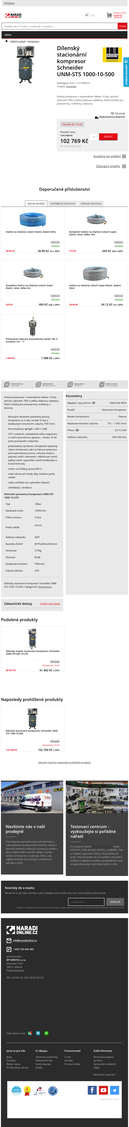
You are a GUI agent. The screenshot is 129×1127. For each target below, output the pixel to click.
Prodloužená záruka (17, 1067)
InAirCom (55, 242)
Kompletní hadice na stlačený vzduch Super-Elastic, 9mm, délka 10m (93, 233)
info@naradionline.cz (25, 940)
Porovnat (120, 113)
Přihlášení (9, 3)
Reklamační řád (44, 1060)
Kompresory (33, 41)
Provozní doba (72, 1064)
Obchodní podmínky (47, 1057)
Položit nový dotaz (50, 603)
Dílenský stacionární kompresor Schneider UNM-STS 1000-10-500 (32, 732)
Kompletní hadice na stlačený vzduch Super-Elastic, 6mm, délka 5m (30, 287)
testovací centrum (102, 846)
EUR (92, 15)
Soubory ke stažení (107, 156)
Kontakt (68, 1060)
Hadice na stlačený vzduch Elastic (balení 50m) (31, 231)
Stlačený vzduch (18, 41)
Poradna (11, 1060)
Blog (9, 1057)
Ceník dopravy (43, 1064)
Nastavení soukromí (104, 1074)
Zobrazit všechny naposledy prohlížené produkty (64, 762)
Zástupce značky (108, 166)
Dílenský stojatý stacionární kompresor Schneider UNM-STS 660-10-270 (33, 652)
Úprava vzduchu (91, 203)
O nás (67, 1057)
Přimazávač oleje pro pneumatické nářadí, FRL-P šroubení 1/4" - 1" (32, 340)
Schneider (71, 86)
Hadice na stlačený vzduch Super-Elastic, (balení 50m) (95, 287)
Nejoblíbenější (36, 203)
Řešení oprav (14, 1064)
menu (8, 34)
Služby (39, 1067)
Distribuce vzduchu (62, 203)
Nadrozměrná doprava (112, 116)
